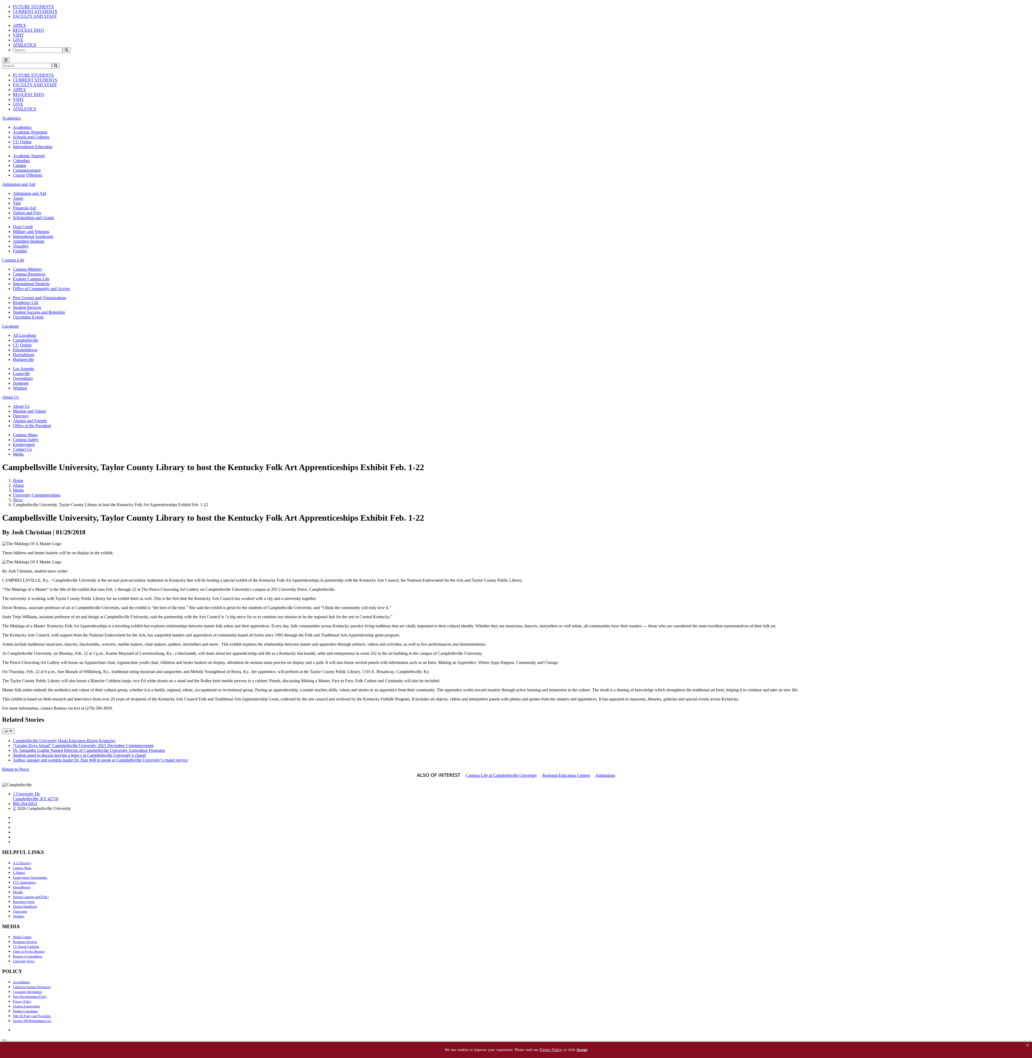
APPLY (19, 25)
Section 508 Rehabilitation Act (32, 1021)
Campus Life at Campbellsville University (501, 775)
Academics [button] (11, 118)
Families (20, 251)
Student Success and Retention (39, 312)
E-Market (19, 873)
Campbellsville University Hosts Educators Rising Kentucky (64, 740)
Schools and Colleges (31, 137)
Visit (17, 203)
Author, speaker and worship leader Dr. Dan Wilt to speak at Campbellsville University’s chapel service (100, 760)
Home (18, 480)
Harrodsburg (23, 354)
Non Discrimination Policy (30, 997)
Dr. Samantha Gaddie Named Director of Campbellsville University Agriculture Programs (89, 750)
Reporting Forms (24, 902)
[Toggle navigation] (6, 60)
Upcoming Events (28, 317)
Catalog (19, 165)
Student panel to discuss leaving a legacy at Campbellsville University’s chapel (79, 755)
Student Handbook (25, 907)
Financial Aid (24, 208)
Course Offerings (27, 175)
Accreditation (21, 982)
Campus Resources (29, 274)
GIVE (18, 40)
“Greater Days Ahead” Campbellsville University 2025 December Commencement (83, 745)
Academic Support (29, 155)
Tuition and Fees (27, 212)
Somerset (20, 383)
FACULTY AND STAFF (35, 16)
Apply (18, 198)
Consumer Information (27, 992)
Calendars (21, 160)
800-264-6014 (25, 803)
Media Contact (22, 937)
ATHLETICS (24, 44)
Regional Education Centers (566, 775)
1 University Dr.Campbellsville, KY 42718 (35, 796)
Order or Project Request (29, 951)
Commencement (27, 170)
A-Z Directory (22, 863)
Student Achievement (26, 1006)
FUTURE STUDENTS (33, 6)
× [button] (1027, 1045)
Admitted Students (28, 241)
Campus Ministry (27, 269)
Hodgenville (23, 359)
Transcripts (20, 911)
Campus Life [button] (13, 260)
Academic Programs (30, 132)
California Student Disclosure (32, 987)
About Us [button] (10, 397)
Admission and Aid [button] (18, 184)
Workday (18, 916)
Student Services (27, 307)
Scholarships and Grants (33, 217)
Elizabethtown (25, 350)
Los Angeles (23, 368)
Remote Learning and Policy (31, 897)
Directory (21, 416)
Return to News (15, 769)
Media (18, 454)
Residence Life (25, 302)
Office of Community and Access (41, 288)
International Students (31, 283)
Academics (22, 127)
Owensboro (23, 378)
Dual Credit (23, 226)
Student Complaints (25, 1011)
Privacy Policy (22, 1001)
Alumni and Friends (30, 421)
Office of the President (32, 425)
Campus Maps (25, 435)
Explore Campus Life (31, 279)
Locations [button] (10, 326)
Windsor (20, 388)
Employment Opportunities (30, 878)
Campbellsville (25, 340)
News (18, 500)
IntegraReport (21, 887)
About (18, 485)
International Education (32, 146)
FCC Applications (24, 882)
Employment (24, 444)
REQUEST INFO (28, 30)
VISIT (18, 35)
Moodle (18, 892)
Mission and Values (29, 411)
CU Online (22, 142)
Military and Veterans (31, 231)
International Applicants (33, 236)
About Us (21, 406)
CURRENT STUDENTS (35, 11)
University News (24, 961)
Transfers (20, 246)
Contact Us (22, 449)
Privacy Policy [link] (551, 1050)
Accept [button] (581, 1050)
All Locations (24, 335)
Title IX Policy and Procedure (32, 1016)
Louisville (21, 373)
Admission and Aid (29, 193)
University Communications (36, 495)
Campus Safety (26, 439)
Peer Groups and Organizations (39, 297)
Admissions (605, 775)
